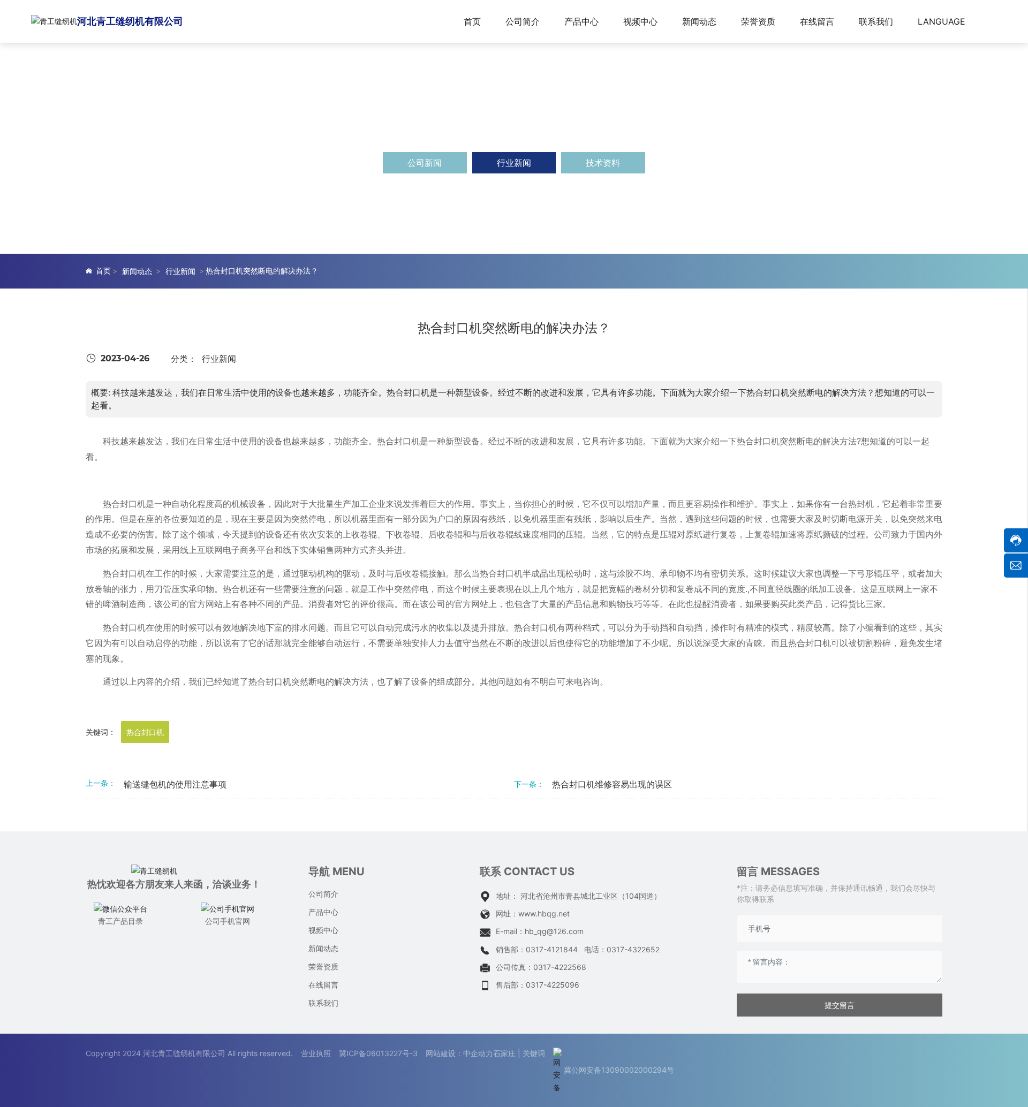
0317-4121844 (552, 949)
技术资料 (603, 162)
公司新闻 (424, 162)
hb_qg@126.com (554, 931)
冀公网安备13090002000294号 (619, 1069)
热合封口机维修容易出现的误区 (612, 784)
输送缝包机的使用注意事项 (175, 784)
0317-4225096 (552, 984)
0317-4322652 (633, 949)
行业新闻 (514, 162)
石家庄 (504, 1053)
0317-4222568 (559, 967)
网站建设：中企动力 (459, 1053)
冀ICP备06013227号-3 (378, 1053)
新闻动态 (137, 271)
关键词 (534, 1053)
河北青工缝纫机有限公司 (130, 21)
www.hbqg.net (544, 913)
